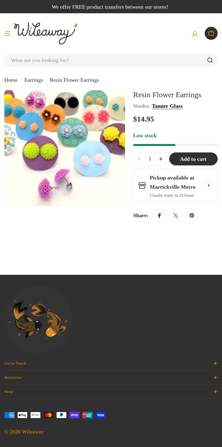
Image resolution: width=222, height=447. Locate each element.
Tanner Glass (167, 106)
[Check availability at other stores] (208, 185)
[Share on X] (175, 215)
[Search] (210, 60)
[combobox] (111, 60)
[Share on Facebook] (159, 215)
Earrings (33, 80)
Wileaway (33, 432)
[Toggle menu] (7, 33)
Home (11, 80)
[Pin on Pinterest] (191, 215)
